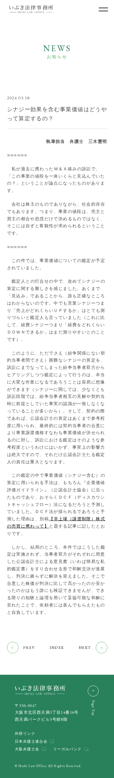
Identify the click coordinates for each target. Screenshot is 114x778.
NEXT (85, 647)
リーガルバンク (67, 749)
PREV (29, 647)
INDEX (57, 647)
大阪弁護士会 (27, 749)
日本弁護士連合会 (31, 741)
